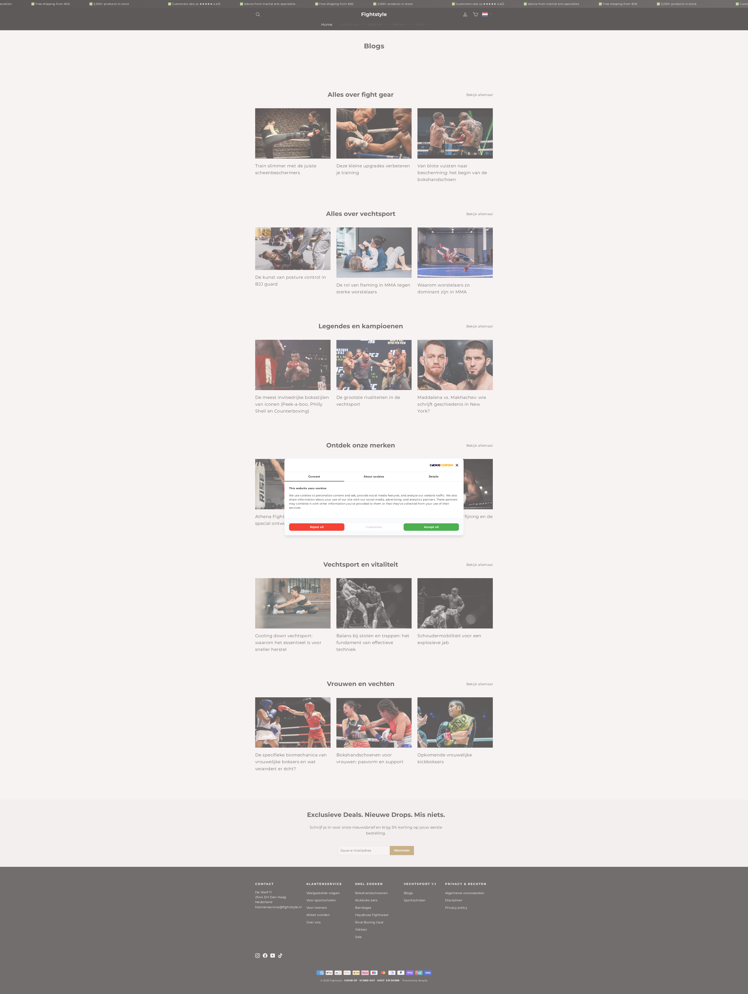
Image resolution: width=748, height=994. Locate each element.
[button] (457, 465)
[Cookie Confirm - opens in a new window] (441, 465)
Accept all (431, 527)
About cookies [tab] (374, 476)
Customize (374, 527)
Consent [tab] (314, 476)
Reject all (317, 527)
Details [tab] (434, 476)
